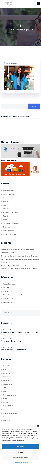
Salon (5, 417)
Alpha (5, 369)
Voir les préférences (20, 458)
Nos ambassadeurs (9, 284)
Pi (3, 409)
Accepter (20, 446)
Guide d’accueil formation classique (15, 295)
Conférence (7, 377)
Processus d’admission (11, 212)
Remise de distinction (10, 413)
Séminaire (6, 420)
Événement (6, 380)
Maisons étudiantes (9, 395)
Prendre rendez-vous (10, 234)
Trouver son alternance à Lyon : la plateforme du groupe (19, 256)
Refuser (20, 452)
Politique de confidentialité (21, 462)
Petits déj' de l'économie (11, 406)
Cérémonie (6, 373)
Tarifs (5, 220)
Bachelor (6, 201)
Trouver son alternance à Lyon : (12, 341)
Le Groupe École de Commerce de (13, 350)
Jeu (4, 388)
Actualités (6, 366)
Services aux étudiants (10, 223)
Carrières (6, 287)
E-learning (6, 227)
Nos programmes (9, 194)
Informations (7, 384)
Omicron (6, 402)
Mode (5, 398)
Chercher (34, 106)
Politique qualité (8, 230)
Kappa (5, 391)
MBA (4, 205)
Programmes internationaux (12, 198)
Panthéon (6, 216)
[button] (38, 426)
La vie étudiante (8, 302)
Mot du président (8, 190)
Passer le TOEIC (8, 298)
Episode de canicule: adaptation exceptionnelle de (19, 332)
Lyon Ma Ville (7, 291)
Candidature (7, 209)
